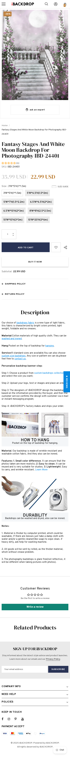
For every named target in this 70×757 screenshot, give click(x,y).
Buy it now (35, 262)
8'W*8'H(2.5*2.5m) (40, 211)
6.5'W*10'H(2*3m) (13, 211)
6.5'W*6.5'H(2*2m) (41, 202)
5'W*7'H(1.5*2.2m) (13, 202)
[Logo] (22, 4)
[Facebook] (4, 719)
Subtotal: (7, 271)
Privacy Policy (53, 659)
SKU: (4, 166)
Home (5, 125)
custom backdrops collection (49, 373)
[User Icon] (56, 4)
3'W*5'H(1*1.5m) (12, 193)
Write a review (35, 607)
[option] (35, 55)
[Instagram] (11, 719)
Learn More (41, 469)
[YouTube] (24, 719)
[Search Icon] (46, 4)
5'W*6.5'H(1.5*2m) (37, 193)
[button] (9, 163)
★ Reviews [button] (66, 381)
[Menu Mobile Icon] (4, 4)
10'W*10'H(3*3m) (12, 219)
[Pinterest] (17, 719)
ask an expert (37, 109)
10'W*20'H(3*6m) (38, 219)
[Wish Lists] (56, 247)
